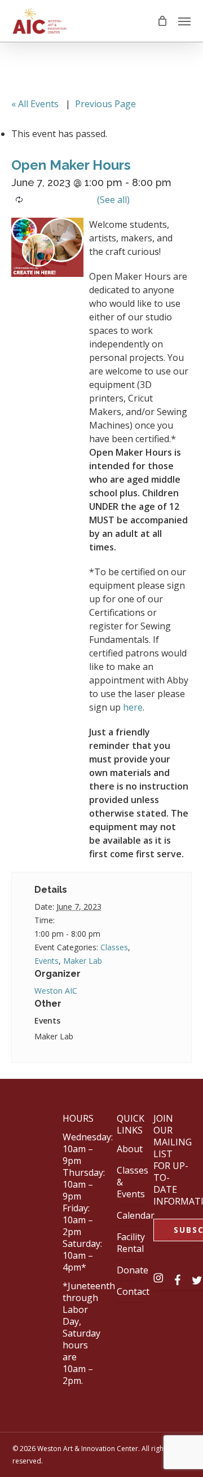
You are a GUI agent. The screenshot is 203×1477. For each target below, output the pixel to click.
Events (46, 960)
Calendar (136, 1215)
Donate (132, 1270)
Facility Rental (131, 1243)
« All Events (35, 104)
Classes (114, 947)
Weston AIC (55, 990)
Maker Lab (82, 960)
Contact (133, 1291)
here (133, 707)
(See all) (113, 199)
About (130, 1149)
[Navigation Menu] (184, 21)
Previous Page (105, 104)
